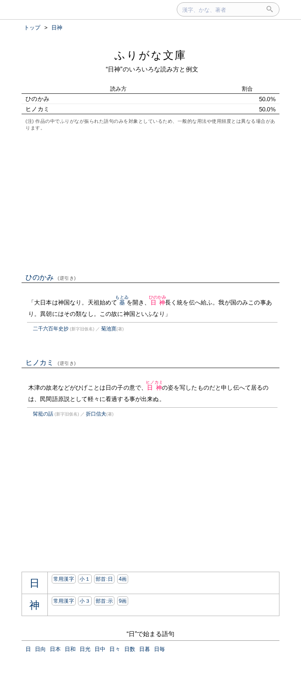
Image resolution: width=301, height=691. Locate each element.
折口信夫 (96, 414)
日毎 (159, 649)
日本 (55, 649)
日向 (40, 649)
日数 (129, 649)
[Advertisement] (150, 201)
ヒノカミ (50, 362)
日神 (158, 302)
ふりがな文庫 (150, 55)
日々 (114, 649)
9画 (123, 601)
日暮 (144, 649)
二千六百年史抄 (51, 329)
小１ (85, 579)
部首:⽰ (104, 601)
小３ (85, 601)
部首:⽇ (104, 579)
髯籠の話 (43, 414)
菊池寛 (108, 329)
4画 (123, 579)
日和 (70, 649)
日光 (85, 649)
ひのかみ (50, 277)
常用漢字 (63, 579)
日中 (99, 649)
